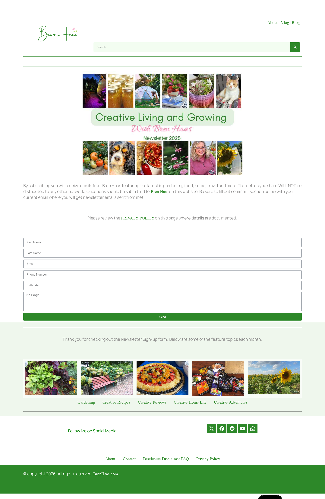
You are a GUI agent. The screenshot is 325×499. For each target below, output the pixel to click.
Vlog (285, 22)
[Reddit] (232, 428)
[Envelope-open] (252, 428)
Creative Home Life (190, 402)
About (273, 22)
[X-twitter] (211, 428)
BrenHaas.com (105, 473)
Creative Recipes (116, 402)
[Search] (295, 47)
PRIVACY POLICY (137, 218)
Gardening (86, 402)
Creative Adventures (231, 402)
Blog (296, 22)
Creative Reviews (152, 402)
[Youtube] (242, 428)
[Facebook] (221, 428)
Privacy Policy (208, 458)
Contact (129, 458)
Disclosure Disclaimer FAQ (166, 458)
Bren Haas (159, 191)
